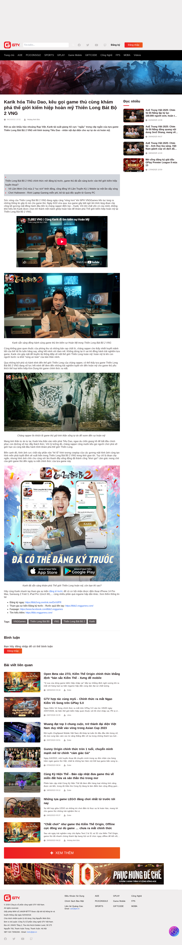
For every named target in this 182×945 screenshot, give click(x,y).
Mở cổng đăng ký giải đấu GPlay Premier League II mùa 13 (161, 162)
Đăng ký (115, 45)
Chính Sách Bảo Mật (74, 901)
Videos (137, 55)
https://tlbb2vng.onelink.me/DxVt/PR (43, 602)
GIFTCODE (91, 55)
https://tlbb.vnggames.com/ (39, 612)
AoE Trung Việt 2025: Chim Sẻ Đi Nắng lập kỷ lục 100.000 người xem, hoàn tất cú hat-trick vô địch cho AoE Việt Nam (161, 113)
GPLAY (61, 55)
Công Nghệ (106, 55)
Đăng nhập (133, 45)
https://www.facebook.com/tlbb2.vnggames (41, 609)
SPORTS (49, 55)
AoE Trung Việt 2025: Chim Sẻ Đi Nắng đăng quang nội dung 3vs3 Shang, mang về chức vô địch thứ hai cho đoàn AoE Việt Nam (161, 129)
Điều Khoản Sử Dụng (74, 896)
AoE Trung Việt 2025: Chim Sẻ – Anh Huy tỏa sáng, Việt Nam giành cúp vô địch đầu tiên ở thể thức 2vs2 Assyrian (162, 146)
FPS (118, 55)
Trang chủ (9, 55)
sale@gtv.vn (74, 909)
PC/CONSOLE (33, 55)
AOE (20, 55)
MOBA (127, 55)
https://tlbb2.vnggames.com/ (79, 606)
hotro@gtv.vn (32, 932)
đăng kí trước (56, 591)
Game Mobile (75, 55)
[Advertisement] (91, 20)
